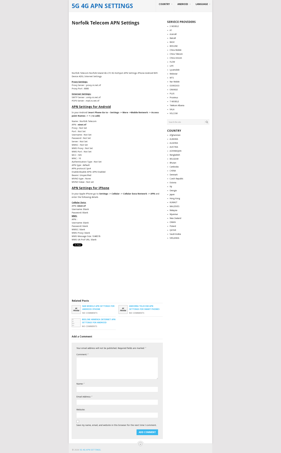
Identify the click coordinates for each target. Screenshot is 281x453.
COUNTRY (164, 4)
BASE (172, 42)
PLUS (172, 93)
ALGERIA (174, 143)
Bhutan (173, 163)
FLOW (172, 62)
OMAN (173, 222)
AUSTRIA (174, 147)
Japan (172, 194)
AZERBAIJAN (175, 151)
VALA (172, 109)
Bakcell (173, 38)
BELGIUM (174, 159)
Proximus (174, 97)
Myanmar (174, 214)
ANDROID (182, 4)
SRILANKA (174, 238)
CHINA (173, 171)
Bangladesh (175, 155)
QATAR (173, 230)
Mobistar (174, 74)
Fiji (171, 186)
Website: (80, 409)
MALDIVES (174, 206)
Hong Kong (175, 198)
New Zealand (175, 218)
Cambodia (174, 167)
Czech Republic (176, 178)
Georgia (173, 190)
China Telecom (176, 54)
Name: (80, 383)
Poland (173, 226)
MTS (172, 78)
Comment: (82, 354)
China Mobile (175, 50)
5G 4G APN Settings (102, 6)
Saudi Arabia (175, 234)
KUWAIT (173, 202)
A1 (171, 30)
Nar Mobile (174, 82)
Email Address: (84, 396)
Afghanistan (175, 135)
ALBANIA (174, 139)
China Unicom (176, 58)
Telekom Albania (177, 105)
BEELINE (174, 46)
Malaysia (173, 210)
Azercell (173, 34)
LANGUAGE (202, 4)
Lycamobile (174, 70)
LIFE (172, 66)
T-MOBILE (174, 101)
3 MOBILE (174, 26)
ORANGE (174, 89)
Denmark (174, 174)
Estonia (173, 182)
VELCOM (174, 113)
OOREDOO (174, 85)
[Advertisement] (117, 47)
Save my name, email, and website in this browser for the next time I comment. (116, 425)
